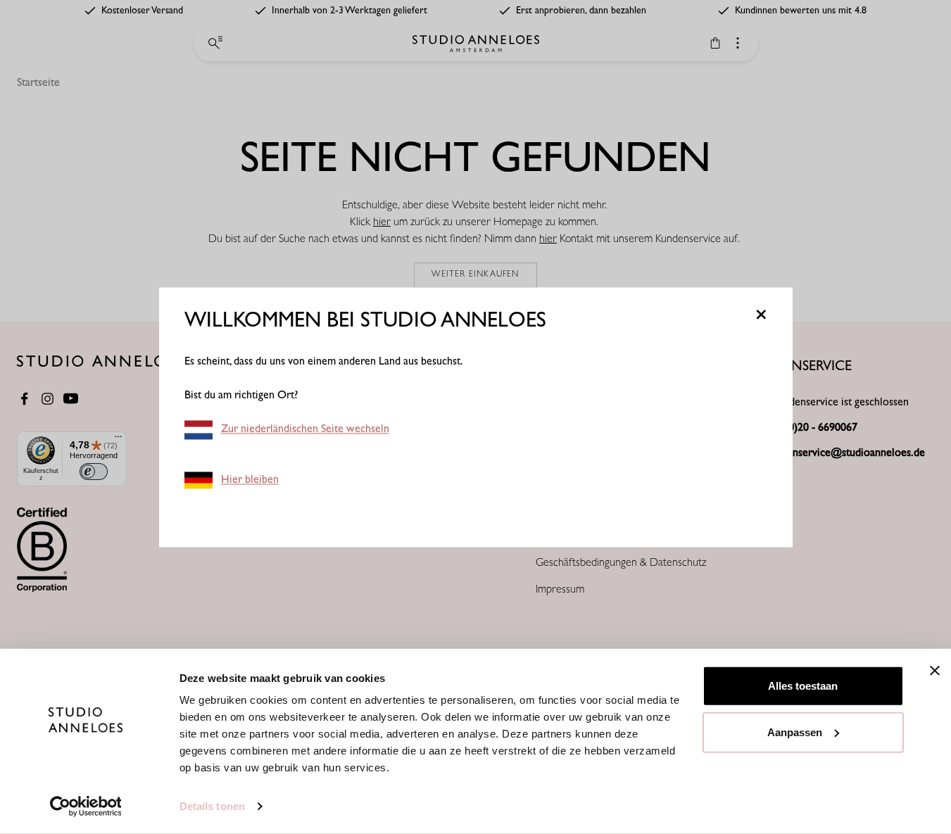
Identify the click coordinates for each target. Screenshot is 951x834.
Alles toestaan (803, 686)
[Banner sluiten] (935, 671)
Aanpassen (794, 732)
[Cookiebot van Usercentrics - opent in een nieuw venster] (85, 806)
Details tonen (212, 806)
